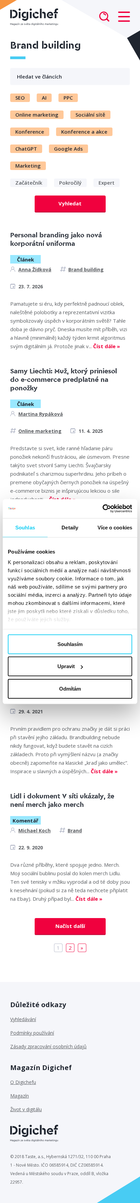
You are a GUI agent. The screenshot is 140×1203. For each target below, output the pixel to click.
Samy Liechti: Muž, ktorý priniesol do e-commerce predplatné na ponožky (63, 380)
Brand (75, 830)
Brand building (86, 269)
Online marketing (40, 431)
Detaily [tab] (70, 527)
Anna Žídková (34, 269)
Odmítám (70, 688)
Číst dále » (106, 346)
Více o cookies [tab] (115, 527)
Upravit (66, 666)
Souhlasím (70, 644)
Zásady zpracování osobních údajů (48, 1046)
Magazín (19, 1095)
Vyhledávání (23, 1019)
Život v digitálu (26, 1109)
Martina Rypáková (40, 414)
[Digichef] (34, 17)
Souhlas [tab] (25, 527)
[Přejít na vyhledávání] (104, 17)
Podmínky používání (32, 1033)
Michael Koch (34, 830)
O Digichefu (23, 1082)
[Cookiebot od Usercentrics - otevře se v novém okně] (102, 508)
